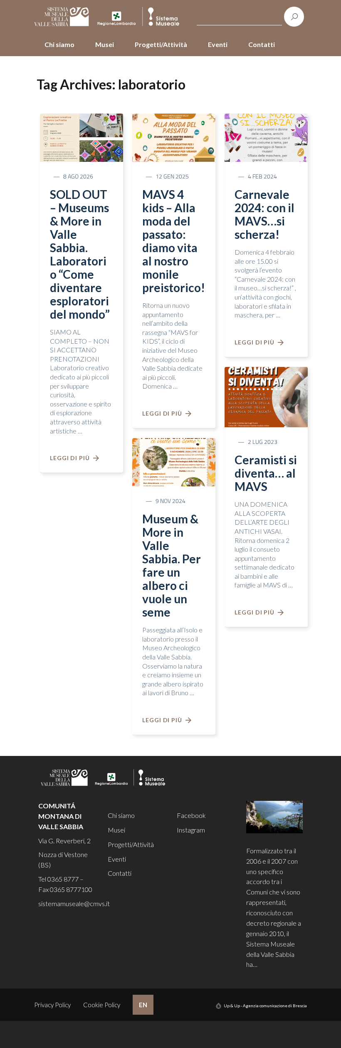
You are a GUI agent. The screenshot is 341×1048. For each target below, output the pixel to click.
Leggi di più (71, 457)
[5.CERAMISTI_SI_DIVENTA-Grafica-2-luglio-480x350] (266, 396)
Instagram (191, 830)
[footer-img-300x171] (274, 816)
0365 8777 (63, 879)
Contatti (261, 44)
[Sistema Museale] (108, 17)
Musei (104, 44)
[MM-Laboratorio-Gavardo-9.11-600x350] (173, 461)
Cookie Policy (101, 1004)
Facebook (191, 815)
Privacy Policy (52, 1004)
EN (143, 1004)
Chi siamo (59, 44)
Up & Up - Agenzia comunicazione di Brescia (265, 1005)
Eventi (217, 44)
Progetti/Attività (161, 44)
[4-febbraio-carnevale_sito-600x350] (266, 136)
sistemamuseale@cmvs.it (74, 903)
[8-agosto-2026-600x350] (81, 136)
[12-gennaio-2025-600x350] (173, 136)
